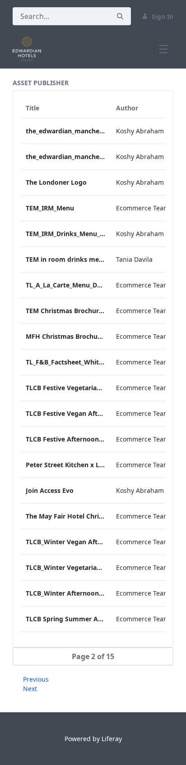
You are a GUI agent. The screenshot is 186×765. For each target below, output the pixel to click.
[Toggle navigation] (163, 48)
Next (30, 688)
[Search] (120, 16)
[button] (93, 656)
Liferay (112, 738)
